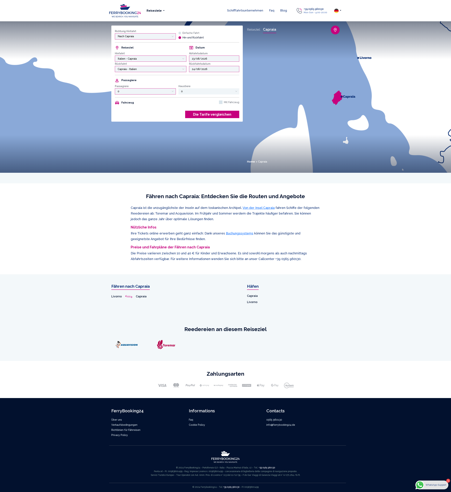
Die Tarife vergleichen (212, 114)
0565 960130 (274, 419)
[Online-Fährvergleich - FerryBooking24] (125, 10)
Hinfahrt (120, 53)
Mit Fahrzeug (231, 102)
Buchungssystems (239, 233)
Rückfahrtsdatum (199, 63)
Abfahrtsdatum (198, 53)
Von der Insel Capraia (259, 208)
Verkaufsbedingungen (124, 424)
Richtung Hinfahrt (125, 31)
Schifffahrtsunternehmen (245, 10)
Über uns (116, 419)
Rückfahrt (121, 63)
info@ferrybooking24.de (280, 424)
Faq (271, 10)
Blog (283, 10)
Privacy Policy (119, 435)
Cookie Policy (197, 424)
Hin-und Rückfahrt (193, 37)
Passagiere (122, 86)
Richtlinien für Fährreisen (125, 430)
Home (251, 161)
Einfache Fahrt (191, 33)
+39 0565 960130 (314, 9)
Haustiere (184, 86)
